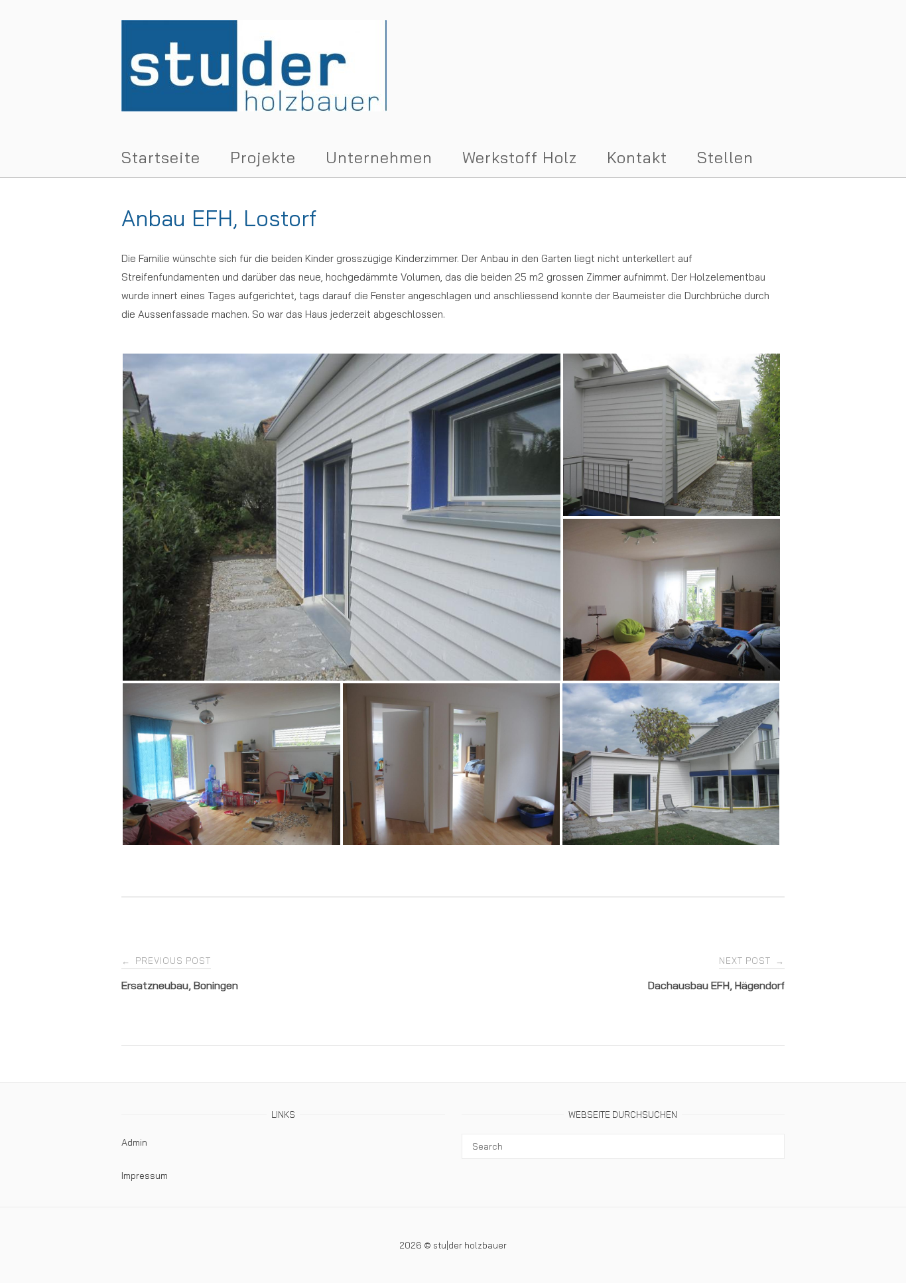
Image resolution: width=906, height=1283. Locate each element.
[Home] (254, 107)
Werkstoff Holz (519, 157)
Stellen (725, 157)
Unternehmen (379, 157)
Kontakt (637, 157)
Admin (134, 1142)
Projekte (263, 157)
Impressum (144, 1176)
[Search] (770, 1140)
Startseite (160, 157)
